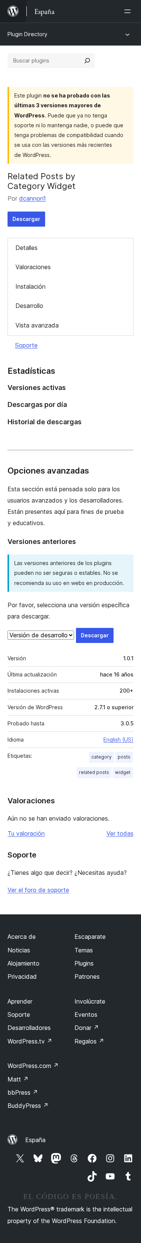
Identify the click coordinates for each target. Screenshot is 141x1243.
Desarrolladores (29, 1027)
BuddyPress (28, 1105)
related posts (94, 772)
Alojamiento (23, 963)
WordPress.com (33, 1065)
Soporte (26, 345)
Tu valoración (26, 833)
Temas (83, 950)
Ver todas (119, 833)
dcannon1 (32, 198)
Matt (18, 1079)
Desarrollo (29, 305)
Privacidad (22, 976)
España (35, 1140)
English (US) (118, 739)
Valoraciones (33, 267)
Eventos (85, 1014)
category (101, 757)
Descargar (26, 219)
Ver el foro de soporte (38, 890)
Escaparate (90, 936)
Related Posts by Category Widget (42, 181)
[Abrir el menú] (129, 11)
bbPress (23, 1092)
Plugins (84, 963)
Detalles (26, 247)
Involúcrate (89, 1001)
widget (122, 772)
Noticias (19, 950)
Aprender (20, 1001)
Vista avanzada (37, 325)
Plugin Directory (27, 34)
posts (124, 757)
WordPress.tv (30, 1041)
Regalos (89, 1041)
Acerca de (22, 936)
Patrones (87, 976)
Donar (86, 1027)
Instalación (30, 286)
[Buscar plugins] (87, 60)
